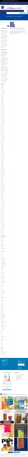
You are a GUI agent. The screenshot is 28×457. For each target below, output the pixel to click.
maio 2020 (2, 163)
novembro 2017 (3, 206)
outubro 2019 (2, 172)
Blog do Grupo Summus (23, 2)
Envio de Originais (8, 2)
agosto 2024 (2, 96)
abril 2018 (2, 199)
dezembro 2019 (3, 169)
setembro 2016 (3, 227)
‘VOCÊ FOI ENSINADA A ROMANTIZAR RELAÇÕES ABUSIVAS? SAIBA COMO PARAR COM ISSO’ (4, 62)
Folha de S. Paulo (3, 276)
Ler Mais (11, 34)
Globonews (2, 279)
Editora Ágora (2, 267)
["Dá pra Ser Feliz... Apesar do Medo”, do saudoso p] (21, 430)
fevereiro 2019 (2, 184)
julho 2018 (2, 194)
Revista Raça (2, 318)
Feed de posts (3, 351)
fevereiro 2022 (3, 133)
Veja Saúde (2, 339)
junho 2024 (2, 99)
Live (1, 287)
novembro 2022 (3, 120)
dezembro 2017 (3, 205)
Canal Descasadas (3, 251)
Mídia (1, 294)
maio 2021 (2, 145)
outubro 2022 (2, 121)
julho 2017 (2, 212)
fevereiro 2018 (3, 202)
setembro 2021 (3, 139)
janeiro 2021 (2, 151)
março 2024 (2, 103)
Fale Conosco (18, 2)
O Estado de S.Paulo (3, 300)
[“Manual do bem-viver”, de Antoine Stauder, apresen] (21, 403)
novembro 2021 (3, 136)
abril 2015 (2, 233)
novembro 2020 (3, 154)
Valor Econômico (3, 336)
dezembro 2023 (3, 108)
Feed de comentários (3, 352)
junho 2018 (2, 196)
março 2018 (2, 200)
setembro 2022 (3, 123)
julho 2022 (2, 126)
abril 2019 (2, 181)
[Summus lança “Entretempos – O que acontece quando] (21, 444)
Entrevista (2, 270)
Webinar (2, 345)
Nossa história (3, 2)
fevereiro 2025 (2, 90)
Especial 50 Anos (3, 272)
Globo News (2, 278)
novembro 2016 (3, 224)
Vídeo (1, 342)
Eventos (2, 275)
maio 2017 (2, 215)
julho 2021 (2, 142)
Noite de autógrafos (3, 297)
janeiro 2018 (2, 203)
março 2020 (2, 166)
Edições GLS (2, 266)
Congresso (2, 257)
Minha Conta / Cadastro (20, 374)
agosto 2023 (2, 109)
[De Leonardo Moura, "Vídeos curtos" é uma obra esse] (21, 416)
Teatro (1, 330)
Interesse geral (3, 282)
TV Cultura (2, 333)
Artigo (1, 239)
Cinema (2, 254)
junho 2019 (2, 178)
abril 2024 (2, 102)
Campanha (12, 23)
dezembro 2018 (3, 187)
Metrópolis (2, 291)
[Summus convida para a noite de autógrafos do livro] (7, 416)
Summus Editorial (13, 26)
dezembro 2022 (3, 118)
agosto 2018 (2, 193)
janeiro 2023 (2, 117)
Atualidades (12, 22)
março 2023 (2, 114)
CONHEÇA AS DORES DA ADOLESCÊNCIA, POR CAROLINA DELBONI (4, 41)
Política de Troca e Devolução (19, 379)
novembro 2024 (3, 93)
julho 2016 (2, 230)
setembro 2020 (3, 157)
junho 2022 (2, 127)
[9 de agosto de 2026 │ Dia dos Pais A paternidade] (7, 444)
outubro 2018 (2, 190)
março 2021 (2, 148)
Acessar (2, 349)
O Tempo (2, 303)
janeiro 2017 (2, 221)
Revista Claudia (3, 315)
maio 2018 (2, 197)
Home (13, 18)
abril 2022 (2, 130)
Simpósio (2, 327)
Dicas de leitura (12, 24)
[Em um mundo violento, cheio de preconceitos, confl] (7, 403)
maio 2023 (2, 112)
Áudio (1, 242)
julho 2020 (2, 160)
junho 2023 (2, 111)
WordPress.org (3, 354)
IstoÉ (1, 284)
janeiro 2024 (2, 106)
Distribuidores (11, 2)
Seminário (2, 324)
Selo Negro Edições (3, 321)
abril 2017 (2, 217)
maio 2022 (2, 129)
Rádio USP (2, 312)
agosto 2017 (2, 211)
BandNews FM (3, 245)
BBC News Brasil (3, 248)
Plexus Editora (12, 25)
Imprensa (15, 2)
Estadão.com (2, 273)
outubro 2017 (2, 208)
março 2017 (2, 218)
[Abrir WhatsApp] (26, 455)
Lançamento (2, 285)
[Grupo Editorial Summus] (2, 7)
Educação (2, 269)
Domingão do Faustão (4, 263)
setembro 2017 (3, 209)
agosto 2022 (2, 124)
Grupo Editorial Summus (4, 281)
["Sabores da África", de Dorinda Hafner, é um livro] (7, 430)
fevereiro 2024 (3, 105)
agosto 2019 (2, 175)
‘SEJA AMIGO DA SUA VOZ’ (17, 28)
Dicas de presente (3, 261)
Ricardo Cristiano (3, 51)
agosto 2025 (2, 87)
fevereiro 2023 (3, 115)
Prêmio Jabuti (2, 309)
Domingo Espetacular (3, 264)
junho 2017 (2, 214)
